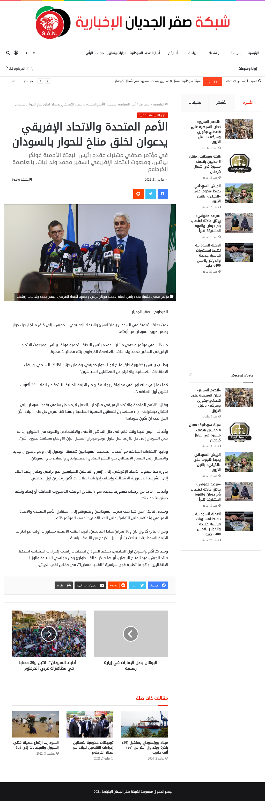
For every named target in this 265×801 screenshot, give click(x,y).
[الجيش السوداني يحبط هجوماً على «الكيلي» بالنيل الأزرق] (239, 193)
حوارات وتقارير (116, 53)
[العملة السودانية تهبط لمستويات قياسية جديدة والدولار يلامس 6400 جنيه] (239, 252)
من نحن (28, 81)
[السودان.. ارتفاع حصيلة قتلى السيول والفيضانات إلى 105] (35, 724)
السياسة (236, 53)
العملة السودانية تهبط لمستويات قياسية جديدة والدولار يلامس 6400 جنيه (208, 255)
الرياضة (193, 53)
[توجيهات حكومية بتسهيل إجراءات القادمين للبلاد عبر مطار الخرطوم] (90, 724)
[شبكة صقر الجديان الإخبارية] (132, 23)
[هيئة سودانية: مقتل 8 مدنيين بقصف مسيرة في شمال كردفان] (239, 163)
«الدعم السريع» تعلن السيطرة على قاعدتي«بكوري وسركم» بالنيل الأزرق (206, 131)
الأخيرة (248, 102)
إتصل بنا (11, 81)
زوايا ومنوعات (247, 68)
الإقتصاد (214, 53)
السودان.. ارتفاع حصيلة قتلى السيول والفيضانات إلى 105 (36, 745)
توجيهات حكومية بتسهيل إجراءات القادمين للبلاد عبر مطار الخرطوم (93, 747)
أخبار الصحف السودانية (145, 53)
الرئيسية (253, 53)
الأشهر (221, 102)
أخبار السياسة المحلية (121, 104)
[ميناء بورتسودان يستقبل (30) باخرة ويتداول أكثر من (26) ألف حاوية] (144, 724)
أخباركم (173, 53)
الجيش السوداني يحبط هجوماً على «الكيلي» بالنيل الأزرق (161, 81)
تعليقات (194, 102)
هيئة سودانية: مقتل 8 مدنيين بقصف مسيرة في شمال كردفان (205, 164)
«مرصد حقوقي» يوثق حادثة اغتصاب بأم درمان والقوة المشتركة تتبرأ (206, 223)
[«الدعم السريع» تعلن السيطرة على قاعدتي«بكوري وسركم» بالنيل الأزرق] (239, 129)
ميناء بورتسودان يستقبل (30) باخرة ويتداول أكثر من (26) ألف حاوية (145, 747)
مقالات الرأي (95, 53)
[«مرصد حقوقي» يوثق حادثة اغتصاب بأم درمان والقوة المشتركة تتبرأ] (239, 223)
